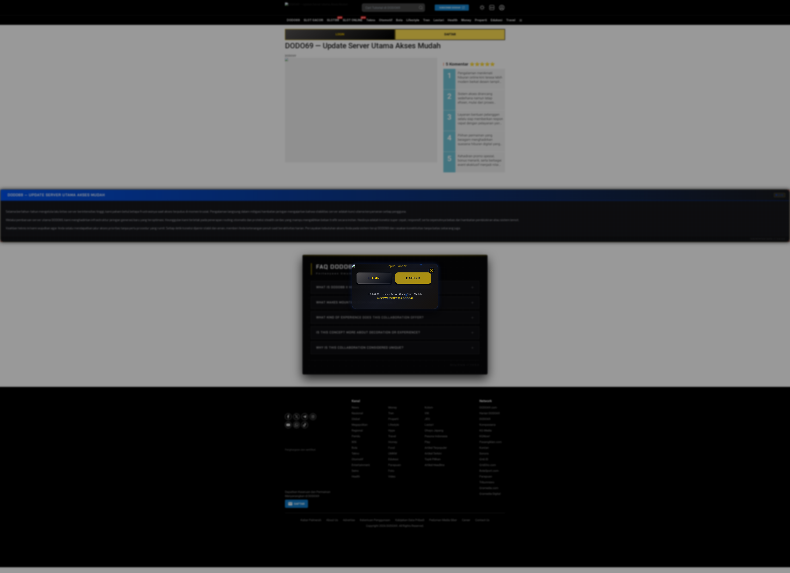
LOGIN (374, 278)
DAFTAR (413, 278)
